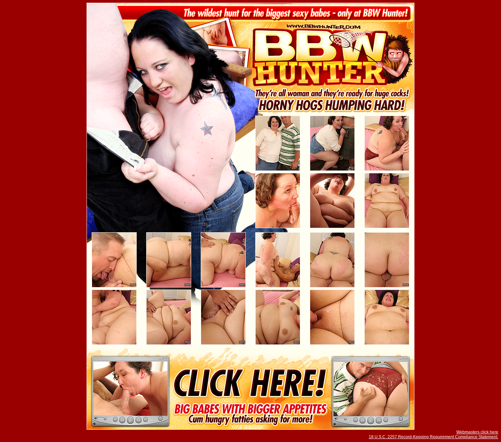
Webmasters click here (477, 432)
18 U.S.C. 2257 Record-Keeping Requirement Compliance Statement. (433, 436)
